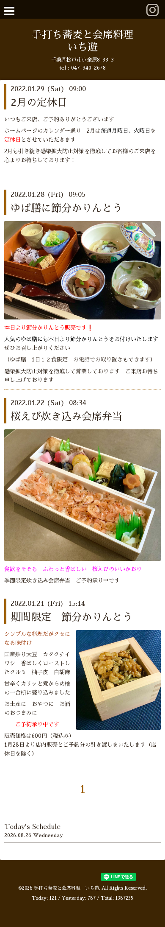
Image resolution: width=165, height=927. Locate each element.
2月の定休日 (39, 103)
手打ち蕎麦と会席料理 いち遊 (66, 888)
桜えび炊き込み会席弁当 (66, 417)
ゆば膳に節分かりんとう (66, 208)
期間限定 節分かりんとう (71, 617)
